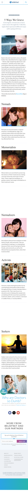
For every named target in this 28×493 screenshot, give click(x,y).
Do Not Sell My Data (18, 457)
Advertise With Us (8, 455)
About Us (6, 453)
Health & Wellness (14, 15)
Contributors (7, 461)
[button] (26, 2)
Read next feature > (21, 405)
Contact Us (6, 457)
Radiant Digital (7, 467)
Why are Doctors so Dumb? (14, 399)
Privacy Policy (17, 453)
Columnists (7, 459)
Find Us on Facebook (9, 463)
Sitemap (6, 465)
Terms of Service (18, 455)
